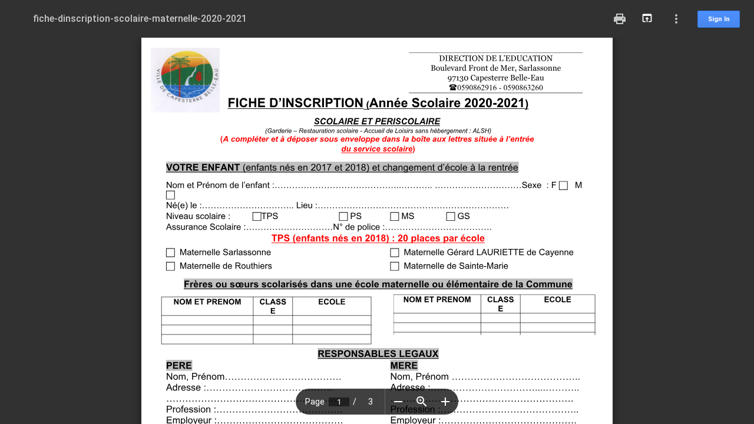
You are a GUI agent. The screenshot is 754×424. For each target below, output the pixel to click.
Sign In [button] (719, 19)
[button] (398, 401)
